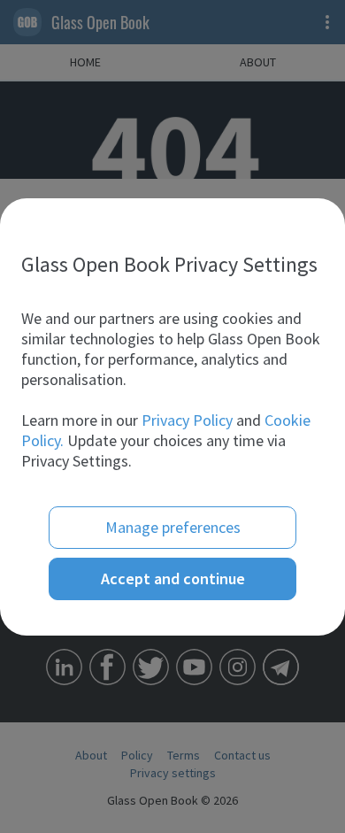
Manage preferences (173, 527)
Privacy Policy (187, 420)
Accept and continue (173, 578)
